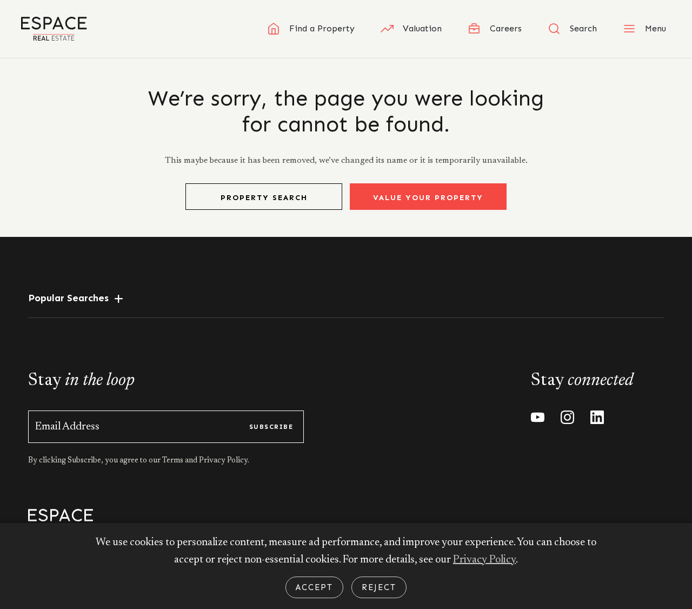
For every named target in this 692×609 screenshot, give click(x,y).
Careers (506, 28)
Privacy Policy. (223, 461)
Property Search (264, 197)
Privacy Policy (484, 559)
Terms (173, 461)
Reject (379, 587)
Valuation (422, 28)
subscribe (271, 427)
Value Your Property (428, 197)
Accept (314, 587)
